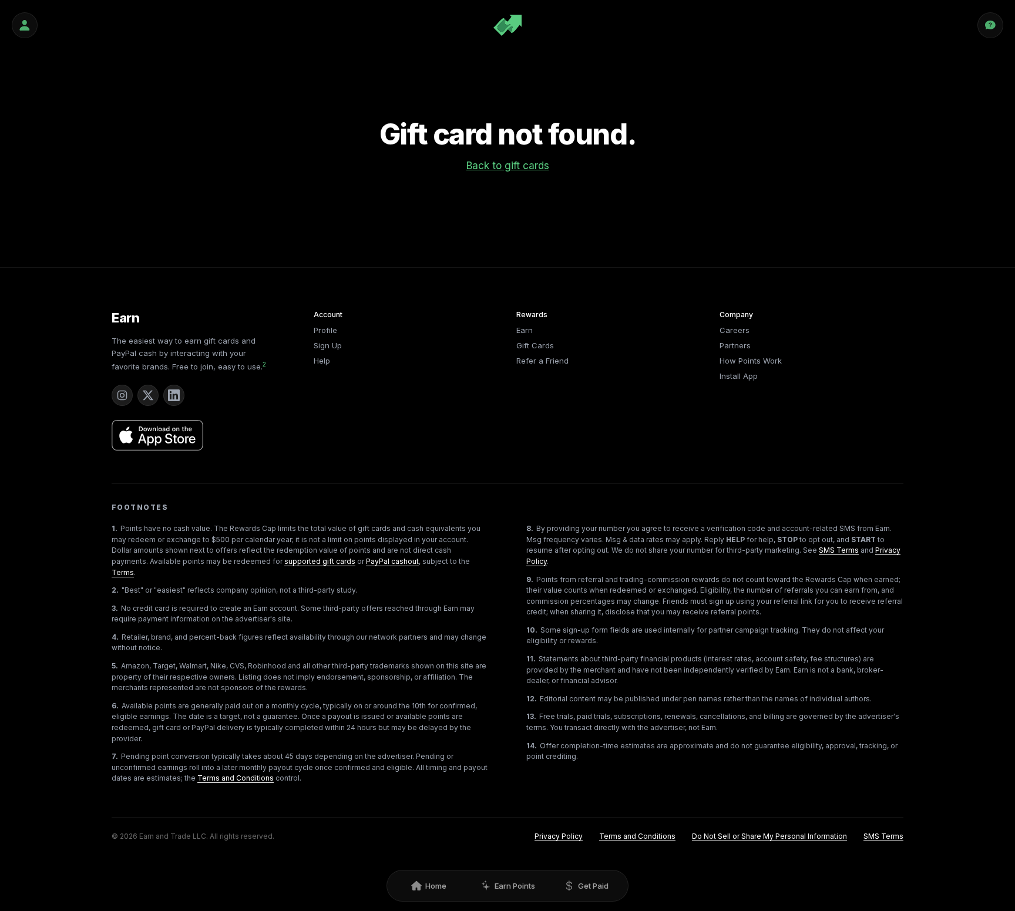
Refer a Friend (542, 360)
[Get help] (990, 25)
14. (531, 745)
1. (114, 528)
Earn (126, 317)
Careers (735, 330)
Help (322, 360)
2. (115, 590)
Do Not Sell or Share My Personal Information (769, 836)
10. (531, 630)
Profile (325, 330)
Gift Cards (535, 345)
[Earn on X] (148, 395)
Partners (735, 345)
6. (115, 705)
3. (115, 608)
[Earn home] (507, 25)
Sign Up (328, 345)
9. (529, 579)
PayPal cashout (392, 561)
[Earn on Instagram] (122, 395)
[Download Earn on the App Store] (157, 435)
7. (115, 756)
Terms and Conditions (235, 778)
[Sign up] (25, 25)
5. (115, 665)
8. (529, 528)
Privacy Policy (559, 836)
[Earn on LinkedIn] (173, 395)
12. (531, 698)
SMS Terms (839, 550)
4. (115, 637)
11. (531, 658)
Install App (739, 376)
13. (531, 716)
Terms (123, 572)
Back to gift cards (507, 166)
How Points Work (751, 360)
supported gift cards (319, 561)
